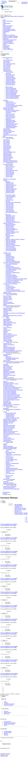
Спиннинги (8, 273)
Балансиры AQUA (10, 74)
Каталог (3, 55)
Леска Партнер (7, 148)
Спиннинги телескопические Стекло (14, 279)
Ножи (4, 32)
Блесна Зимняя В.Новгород (12, 98)
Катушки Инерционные (11, 212)
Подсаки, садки (7, 252)
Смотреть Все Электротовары (9, 484)
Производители (7, 721)
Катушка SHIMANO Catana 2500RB (9, 647)
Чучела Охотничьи (7, 339)
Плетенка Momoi (7, 155)
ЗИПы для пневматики (8, 344)
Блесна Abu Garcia (10, 166)
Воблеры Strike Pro (10, 190)
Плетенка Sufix (7, 159)
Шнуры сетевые (7, 403)
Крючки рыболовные (8, 109)
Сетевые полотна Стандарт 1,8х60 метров (13, 389)
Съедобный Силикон (11, 270)
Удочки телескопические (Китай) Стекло (15, 291)
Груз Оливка (6, 61)
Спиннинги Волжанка (11, 277)
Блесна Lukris (9, 175)
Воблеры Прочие (10, 192)
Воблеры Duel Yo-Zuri (11, 185)
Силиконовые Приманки (11, 263)
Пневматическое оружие (9, 347)
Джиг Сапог (9, 198)
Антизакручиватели (8, 164)
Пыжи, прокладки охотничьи (10, 334)
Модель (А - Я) (18, 510)
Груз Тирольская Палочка (9, 63)
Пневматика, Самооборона (9, 35)
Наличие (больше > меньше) (21, 514)
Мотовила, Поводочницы (9, 375)
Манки (5, 332)
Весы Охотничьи (7, 327)
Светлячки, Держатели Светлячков (11, 262)
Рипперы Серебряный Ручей (12, 267)
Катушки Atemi (9, 204)
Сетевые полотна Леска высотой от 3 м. (12, 387)
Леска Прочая (6, 150)
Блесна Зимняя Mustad (11, 93)
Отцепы (5, 376)
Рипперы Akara (9, 266)
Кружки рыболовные (8, 223)
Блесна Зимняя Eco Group (12, 90)
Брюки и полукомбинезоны (12, 463)
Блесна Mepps (9, 176)
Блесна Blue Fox (10, 171)
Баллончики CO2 (7, 343)
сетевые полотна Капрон (9, 386)
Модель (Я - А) (18, 511)
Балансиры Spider (10, 80)
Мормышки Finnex (10, 120)
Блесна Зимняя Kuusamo (11, 91)
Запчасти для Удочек (11, 102)
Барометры (6, 365)
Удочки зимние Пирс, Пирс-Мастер (14, 105)
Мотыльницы (6, 128)
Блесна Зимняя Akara (11, 88)
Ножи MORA (6, 320)
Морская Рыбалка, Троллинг (9, 30)
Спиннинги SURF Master (12, 276)
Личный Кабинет (8, 731)
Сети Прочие (6, 400)
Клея (4, 24)
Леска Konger (6, 140)
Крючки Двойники (10, 228)
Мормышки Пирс (10, 122)
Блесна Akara (9, 167)
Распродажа (5, 38)
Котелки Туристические (9, 426)
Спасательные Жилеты (8, 303)
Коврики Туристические (9, 421)
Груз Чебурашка (7, 64)
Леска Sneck (6, 144)
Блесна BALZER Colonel (12, 170)
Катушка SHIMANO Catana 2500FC (8, 620)
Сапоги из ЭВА (10, 457)
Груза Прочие (6, 68)
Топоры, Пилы (7, 437)
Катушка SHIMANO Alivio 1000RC (8, 525)
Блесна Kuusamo (10, 174)
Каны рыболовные (7, 369)
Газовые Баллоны (10, 414)
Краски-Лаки (6, 373)
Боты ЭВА (8, 453)
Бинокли (8, 476)
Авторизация (24, 2)
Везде (4, 19)
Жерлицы (5, 100)
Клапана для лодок (7, 298)
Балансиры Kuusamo (11, 78)
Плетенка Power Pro (8, 156)
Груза (4, 22)
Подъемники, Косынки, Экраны (10, 383)
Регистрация (24, 3)
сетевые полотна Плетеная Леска (11, 388)
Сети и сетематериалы (8, 40)
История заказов (7, 732)
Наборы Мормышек (10, 127)
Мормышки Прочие (10, 125)
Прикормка (8, 356)
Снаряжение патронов (8, 336)
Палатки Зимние (7, 130)
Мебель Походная (7, 430)
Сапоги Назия (9, 458)
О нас (5, 701)
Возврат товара (7, 712)
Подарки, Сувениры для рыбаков (10, 36)
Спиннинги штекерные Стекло (13, 282)
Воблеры (7, 181)
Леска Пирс (6, 149)
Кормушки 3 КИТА (10, 215)
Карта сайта (6, 713)
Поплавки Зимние (10, 257)
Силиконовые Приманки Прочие (13, 268)
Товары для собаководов (8, 43)
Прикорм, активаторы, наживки (10, 37)
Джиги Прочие (9, 199)
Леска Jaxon (6, 139)
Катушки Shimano (10, 211)
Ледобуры (8, 112)
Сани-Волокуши (7, 132)
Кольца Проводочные (11, 249)
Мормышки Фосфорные (11, 126)
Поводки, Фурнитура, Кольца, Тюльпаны (14, 239)
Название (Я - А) (18, 507)
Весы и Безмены (7, 367)
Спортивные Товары (7, 42)
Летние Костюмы (10, 473)
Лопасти (5, 300)
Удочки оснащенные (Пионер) (13, 289)
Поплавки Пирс (10, 259)
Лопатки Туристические (9, 427)
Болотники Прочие (10, 452)
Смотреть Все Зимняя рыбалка (10, 134)
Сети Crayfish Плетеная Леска (10, 398)
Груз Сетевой (6, 62)
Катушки (7, 201)
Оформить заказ (4, 755)
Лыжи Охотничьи (9, 115)
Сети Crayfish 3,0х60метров (9, 393)
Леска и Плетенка (7, 26)
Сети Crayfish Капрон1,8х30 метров (11, 394)
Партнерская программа (9, 723)
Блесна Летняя (9, 165)
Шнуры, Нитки (6, 45)
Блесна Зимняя (9, 86)
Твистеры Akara (10, 271)
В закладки (7, 534)
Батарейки (6, 481)
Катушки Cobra (9, 206)
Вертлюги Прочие (10, 244)
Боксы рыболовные (8, 366)
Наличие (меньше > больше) (21, 512)
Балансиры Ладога (10, 83)
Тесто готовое (6, 360)
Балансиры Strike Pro (11, 82)
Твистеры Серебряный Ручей (13, 272)
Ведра (5, 411)
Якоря (5, 304)
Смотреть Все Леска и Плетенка (10, 161)
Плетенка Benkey (7, 154)
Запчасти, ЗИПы (7, 297)
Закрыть (3, 696)
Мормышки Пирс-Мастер (12, 123)
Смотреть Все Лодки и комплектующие (12, 305)
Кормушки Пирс (10, 219)
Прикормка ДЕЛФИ (11, 359)
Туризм (4, 44)
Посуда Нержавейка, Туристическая (11, 433)
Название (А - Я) (18, 505)
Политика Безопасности (9, 703)
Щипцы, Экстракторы (8, 377)
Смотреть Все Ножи (7, 325)
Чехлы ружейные (7, 337)
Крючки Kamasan (10, 225)
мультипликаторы (7, 310)
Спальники (6, 435)
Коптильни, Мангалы (8, 25)
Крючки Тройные (10, 233)
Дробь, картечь (7, 330)
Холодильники (7, 440)
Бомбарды (8, 255)
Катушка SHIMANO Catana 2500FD (8, 633)
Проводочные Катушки (8, 131)
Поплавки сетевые (7, 384)
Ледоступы (9, 455)
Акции (5, 725)
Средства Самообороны (9, 349)
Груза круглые (6, 67)
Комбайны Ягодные (8, 422)
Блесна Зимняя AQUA (11, 89)
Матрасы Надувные (8, 429)
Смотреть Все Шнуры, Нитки (9, 448)
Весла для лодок (7, 295)
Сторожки (6, 133)
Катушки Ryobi (9, 209)
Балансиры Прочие (10, 84)
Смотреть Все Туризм (8, 441)
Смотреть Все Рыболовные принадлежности (13, 378)
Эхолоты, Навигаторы (8, 49)
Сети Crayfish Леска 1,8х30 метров (11, 396)
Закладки (6, 733)
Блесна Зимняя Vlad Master (12, 96)
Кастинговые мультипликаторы (13, 202)
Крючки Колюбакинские (12, 229)
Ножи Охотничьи (7, 321)
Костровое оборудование (9, 425)
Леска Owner (6, 143)
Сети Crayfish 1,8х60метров (9, 391)
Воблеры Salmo (9, 187)
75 (26, 520)
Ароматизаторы (7, 354)
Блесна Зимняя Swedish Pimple (13, 95)
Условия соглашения (8, 705)
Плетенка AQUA (7, 153)
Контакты (6, 711)
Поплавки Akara (10, 256)
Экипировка (6, 46)
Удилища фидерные (10, 287)
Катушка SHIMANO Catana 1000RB (9, 593)
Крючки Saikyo (9, 227)
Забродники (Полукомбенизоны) (13, 454)
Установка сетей (7, 402)
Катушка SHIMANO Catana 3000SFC (9, 674)
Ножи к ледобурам (10, 114)
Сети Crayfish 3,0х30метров (9, 392)
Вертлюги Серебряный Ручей (13, 245)
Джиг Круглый (9, 197)
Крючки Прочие (10, 230)
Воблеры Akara (9, 182)
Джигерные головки (10, 194)
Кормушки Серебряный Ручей (13, 222)
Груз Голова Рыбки (7, 60)
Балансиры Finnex (10, 77)
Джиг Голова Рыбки (11, 196)
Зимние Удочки (9, 101)
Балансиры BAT (10, 75)
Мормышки (8, 118)
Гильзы (5, 328)
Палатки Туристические (9, 432)
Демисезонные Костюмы (12, 468)
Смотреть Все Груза (7, 71)
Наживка (5, 355)
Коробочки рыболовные (9, 372)
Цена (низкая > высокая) (20, 508)
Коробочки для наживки (9, 371)
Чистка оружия (7, 338)
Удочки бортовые (10, 104)
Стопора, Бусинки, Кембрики (10, 283)
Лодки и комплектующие (8, 29)
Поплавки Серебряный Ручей (13, 261)
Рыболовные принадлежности (10, 39)
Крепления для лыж (10, 116)
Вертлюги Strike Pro (10, 243)
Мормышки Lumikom (11, 121)
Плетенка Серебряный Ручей (10, 160)
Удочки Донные (10, 288)
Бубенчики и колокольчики (9, 179)
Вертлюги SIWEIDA (11, 241)
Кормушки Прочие (10, 220)
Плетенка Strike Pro (8, 158)
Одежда (7, 462)
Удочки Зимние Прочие (11, 106)
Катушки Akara (9, 203)
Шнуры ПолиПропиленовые (10, 447)
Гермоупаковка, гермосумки (9, 419)
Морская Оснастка (7, 308)
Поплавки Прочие (10, 260)
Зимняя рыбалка (6, 23)
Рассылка (6, 734)
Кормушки (8, 214)
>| (3, 691)
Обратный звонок (8, 11)
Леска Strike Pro (7, 145)
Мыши (8, 238)
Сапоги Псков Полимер (11, 459)
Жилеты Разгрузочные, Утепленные (14, 469)
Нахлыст (7, 234)
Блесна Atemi (9, 169)
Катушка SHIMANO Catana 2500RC (9, 661)
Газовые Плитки (10, 415)
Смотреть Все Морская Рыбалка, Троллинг (12, 315)
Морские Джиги (7, 309)
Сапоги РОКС (9, 460)
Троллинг (5, 314)
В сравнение (7, 535)
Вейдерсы (8, 464)
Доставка (6, 702)
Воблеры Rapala (10, 186)
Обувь (7, 450)
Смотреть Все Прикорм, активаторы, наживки (13, 361)
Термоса (5, 436)
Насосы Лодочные (7, 302)
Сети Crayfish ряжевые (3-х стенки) (11, 399)
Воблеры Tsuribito (10, 191)
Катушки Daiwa (10, 207)
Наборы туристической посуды (10, 431)
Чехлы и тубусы (7, 292)
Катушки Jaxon (9, 208)
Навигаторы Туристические (9, 486)
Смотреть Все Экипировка (9, 479)
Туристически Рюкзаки (8, 438)
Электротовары (6, 47)
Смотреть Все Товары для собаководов (11, 409)
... (6, 85)
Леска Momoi (6, 142)
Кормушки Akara (10, 217)
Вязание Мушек (10, 235)
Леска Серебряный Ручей (9, 152)
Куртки (8, 471)
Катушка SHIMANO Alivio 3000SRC (9, 552)
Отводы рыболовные (11, 250)
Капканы (5, 331)
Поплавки (8, 254)
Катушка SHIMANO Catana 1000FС (8, 579)
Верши (5, 180)
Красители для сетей (8, 382)
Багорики (5, 364)
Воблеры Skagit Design (11, 188)
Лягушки (8, 265)
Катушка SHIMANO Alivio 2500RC (8, 538)
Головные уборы (10, 465)
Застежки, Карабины (11, 247)
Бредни (5, 381)
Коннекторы (6, 370)
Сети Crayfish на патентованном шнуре (12, 397)
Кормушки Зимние (10, 218)
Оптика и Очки (9, 475)
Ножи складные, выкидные (9, 322)
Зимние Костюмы (10, 470)
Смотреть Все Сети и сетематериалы (11, 404)
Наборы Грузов (7, 69)
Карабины (6, 408)
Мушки (8, 236)
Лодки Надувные (7, 299)
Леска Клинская (7, 147)
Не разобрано (6, 31)
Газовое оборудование (10, 413)
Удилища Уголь (9, 286)
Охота (4, 33)
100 (26, 521)
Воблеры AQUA (10, 183)
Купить (3, 532)
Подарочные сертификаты (10, 722)
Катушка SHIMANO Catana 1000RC (9, 606)
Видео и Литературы (7, 21)
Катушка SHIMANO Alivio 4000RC (8, 566)
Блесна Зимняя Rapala (11, 94)
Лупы (7, 478)
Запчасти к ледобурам (11, 111)
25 (26, 518)
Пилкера (5, 311)
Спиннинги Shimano (11, 275)
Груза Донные (6, 66)
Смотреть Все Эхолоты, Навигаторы (11, 488)
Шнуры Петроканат (8, 446)
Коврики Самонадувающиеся (10, 420)
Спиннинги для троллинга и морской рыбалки (14, 313)
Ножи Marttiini (6, 319)
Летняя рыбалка (6, 28)
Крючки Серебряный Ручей (12, 231)
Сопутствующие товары (9, 487)
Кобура (5, 345)
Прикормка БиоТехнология (12, 358)
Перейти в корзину (5, 754)
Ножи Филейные (7, 323)
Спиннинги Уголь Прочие (12, 281)
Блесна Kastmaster (10, 172)
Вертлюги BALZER (10, 240)
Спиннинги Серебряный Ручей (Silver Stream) (16, 278)
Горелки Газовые (10, 416)
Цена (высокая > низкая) (20, 509)
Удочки (7, 284)
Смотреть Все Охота (7, 341)
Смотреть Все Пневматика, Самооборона (12, 350)
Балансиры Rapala (10, 79)
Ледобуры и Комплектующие (12, 110)
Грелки (8, 467)
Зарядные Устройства (8, 482)
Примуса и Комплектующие (12, 417)
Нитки (5, 444)
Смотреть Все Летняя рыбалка (10, 293)
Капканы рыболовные (8, 107)
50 (26, 519)
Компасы (5, 424)
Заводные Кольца (10, 246)
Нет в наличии (4, 545)
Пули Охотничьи (7, 333)
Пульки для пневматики (9, 348)
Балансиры (8, 73)
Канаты (5, 443)
